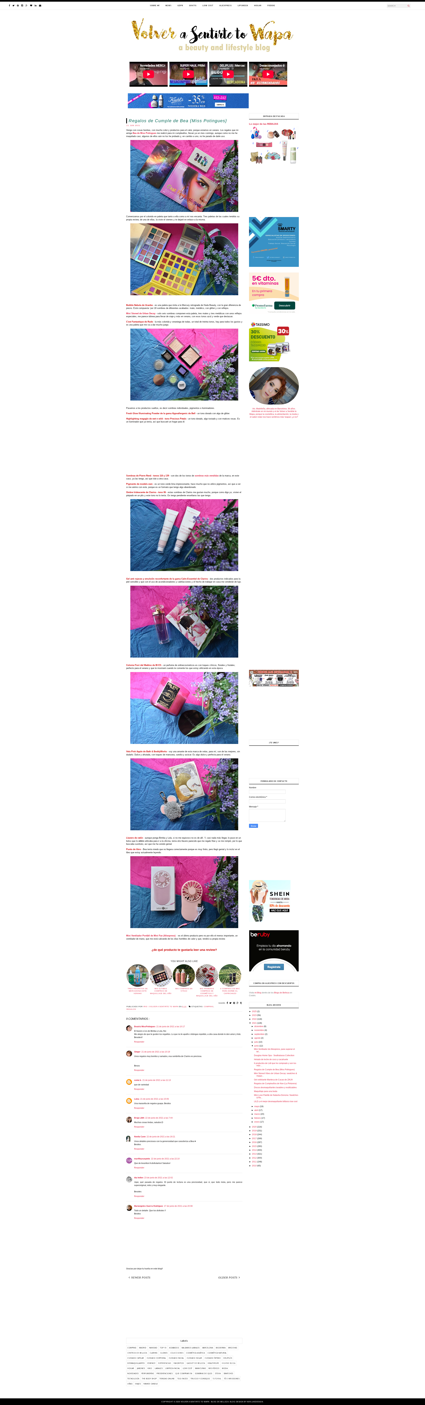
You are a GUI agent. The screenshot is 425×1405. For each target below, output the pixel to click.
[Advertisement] (184, 449)
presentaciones (164, 1373)
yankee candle (150, 1384)
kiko (150, 1368)
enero (257, 1122)
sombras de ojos (203, 1373)
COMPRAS (208, 1006)
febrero (257, 1118)
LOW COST (208, 5)
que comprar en (183, 1373)
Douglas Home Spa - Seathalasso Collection (274, 1055)
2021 (254, 1023)
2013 (254, 1154)
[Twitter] (13, 5)
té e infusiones (232, 1378)
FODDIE (271, 5)
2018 (254, 1134)
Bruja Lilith (139, 1118)
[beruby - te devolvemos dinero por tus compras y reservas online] (274, 971)
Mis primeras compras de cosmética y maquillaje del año (207, 992)
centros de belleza (137, 1353)
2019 (254, 1131)
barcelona (207, 1348)
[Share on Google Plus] (237, 1003)
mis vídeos (214, 1368)
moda (225, 1368)
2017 (254, 1138)
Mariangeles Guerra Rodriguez (148, 1206)
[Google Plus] (26, 5)
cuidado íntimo (213, 1358)
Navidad (153, 1348)
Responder (139, 1042)
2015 (254, 1146)
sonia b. (137, 1080)
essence (151, 1363)
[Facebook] (9, 5)
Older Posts (227, 1277)
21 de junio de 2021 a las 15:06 (154, 1099)
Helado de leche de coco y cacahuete (271, 1059)
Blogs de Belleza (281, 993)
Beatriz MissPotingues (144, 1026)
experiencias (164, 1363)
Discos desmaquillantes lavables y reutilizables (275, 1087)
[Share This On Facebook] (227, 1003)
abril (256, 1110)
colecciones (176, 1353)
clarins (153, 1353)
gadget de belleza (196, 1363)
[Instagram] (22, 5)
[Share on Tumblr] (241, 1003)
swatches (228, 1373)
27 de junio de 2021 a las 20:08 (178, 1206)
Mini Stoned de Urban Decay (140, 313)
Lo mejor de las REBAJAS (263, 124)
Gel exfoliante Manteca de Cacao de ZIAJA (273, 1080)
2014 (254, 1150)
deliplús (227, 1358)
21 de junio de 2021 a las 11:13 (156, 1080)
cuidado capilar (135, 1358)
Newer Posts (140, 1277)
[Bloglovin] (31, 5)
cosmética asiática (195, 1353)
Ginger (137, 1052)
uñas (129, 1384)
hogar (130, 1368)
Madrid (142, 1348)
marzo (257, 1114)
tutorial (217, 1378)
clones (164, 1353)
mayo (257, 1106)
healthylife (213, 1363)
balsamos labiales (191, 1348)
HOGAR (257, 5)
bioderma (220, 1348)
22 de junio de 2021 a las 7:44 (159, 1118)
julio (256, 1042)
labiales (159, 1368)
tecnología (133, 1378)
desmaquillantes (136, 1363)
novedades (133, 1373)
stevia (218, 1373)
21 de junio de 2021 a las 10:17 (170, 1026)
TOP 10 (163, 1348)
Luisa (136, 1099)
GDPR (180, 5)
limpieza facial (172, 1368)
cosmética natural (217, 1353)
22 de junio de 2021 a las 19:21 (161, 1136)
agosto (257, 1038)
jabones (141, 1368)
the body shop (149, 1378)
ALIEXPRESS (225, 5)
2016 (254, 1142)
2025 (254, 1011)
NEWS (168, 5)
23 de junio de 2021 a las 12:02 (158, 1178)
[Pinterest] (18, 5)
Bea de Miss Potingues (144, 133)
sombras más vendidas (207, 475)
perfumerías (147, 1373)
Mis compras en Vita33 (183, 990)
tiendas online (167, 1378)
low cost (187, 1368)
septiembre (259, 1034)
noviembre (259, 1030)
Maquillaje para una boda (265, 1091)
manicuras (200, 1368)
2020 (254, 1127)
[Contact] (40, 5)
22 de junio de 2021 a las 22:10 (165, 1159)
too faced (182, 1378)
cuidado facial (176, 1358)
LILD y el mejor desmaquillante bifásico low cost (275, 1101)
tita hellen (138, 1178)
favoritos (179, 1363)
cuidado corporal (156, 1358)
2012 (254, 1158)
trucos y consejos (200, 1378)
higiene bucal (229, 1363)
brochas (232, 1348)
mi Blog (258, 993)
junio (256, 1046)
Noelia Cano (140, 1136)
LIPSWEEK (243, 5)
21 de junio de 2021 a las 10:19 (155, 1052)
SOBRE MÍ (155, 5)
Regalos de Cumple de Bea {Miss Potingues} (274, 1069)
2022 (254, 1019)
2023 (254, 1015)
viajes (138, 1384)
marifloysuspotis (142, 1159)
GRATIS (193, 5)
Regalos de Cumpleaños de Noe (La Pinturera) (275, 1083)
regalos (131, 1009)
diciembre (259, 1026)
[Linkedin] (35, 5)
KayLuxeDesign (255, 1402)
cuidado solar (194, 1358)
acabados (174, 1348)
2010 (254, 1166)
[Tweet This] (230, 1003)
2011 (254, 1162)
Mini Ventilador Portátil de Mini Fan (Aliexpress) (150, 935)
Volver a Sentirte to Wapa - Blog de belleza (205, 1402)
